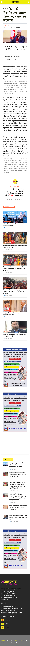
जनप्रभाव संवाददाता (8, 26)
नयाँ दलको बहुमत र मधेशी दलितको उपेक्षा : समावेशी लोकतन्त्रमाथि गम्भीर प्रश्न (14, 225)
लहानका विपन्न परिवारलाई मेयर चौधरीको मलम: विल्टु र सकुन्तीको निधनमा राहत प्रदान (15, 246)
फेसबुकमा (11, 195)
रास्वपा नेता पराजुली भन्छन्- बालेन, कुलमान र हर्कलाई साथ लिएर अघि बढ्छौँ (14, 335)
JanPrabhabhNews (10, 641)
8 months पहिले (8, 317)
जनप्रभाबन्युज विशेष (8, 221)
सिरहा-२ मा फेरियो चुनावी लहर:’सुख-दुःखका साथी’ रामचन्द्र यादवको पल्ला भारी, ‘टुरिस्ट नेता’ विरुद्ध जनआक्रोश (14, 291)
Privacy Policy (4, 638)
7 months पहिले (8, 295)
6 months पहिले (8, 249)
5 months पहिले (8, 228)
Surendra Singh (15, 643)
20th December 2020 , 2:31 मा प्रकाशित (11, 28)
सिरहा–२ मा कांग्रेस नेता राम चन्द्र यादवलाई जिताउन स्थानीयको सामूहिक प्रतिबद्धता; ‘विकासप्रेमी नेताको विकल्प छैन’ (14, 268)
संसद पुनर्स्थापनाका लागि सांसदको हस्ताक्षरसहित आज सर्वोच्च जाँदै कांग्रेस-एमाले (14, 314)
